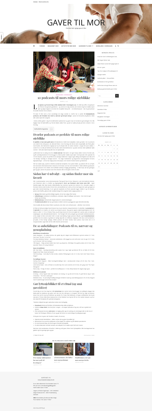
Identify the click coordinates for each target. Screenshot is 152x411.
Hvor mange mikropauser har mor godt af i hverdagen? (42, 360)
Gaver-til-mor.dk (39, 335)
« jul (98, 171)
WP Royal (42, 408)
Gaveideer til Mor (85, 46)
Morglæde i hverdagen (104, 46)
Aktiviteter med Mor (68, 46)
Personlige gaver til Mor (104, 120)
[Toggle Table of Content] (50, 129)
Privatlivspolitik (44, 2)
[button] (1, 37)
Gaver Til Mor (76, 22)
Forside (35, 2)
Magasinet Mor (53, 46)
